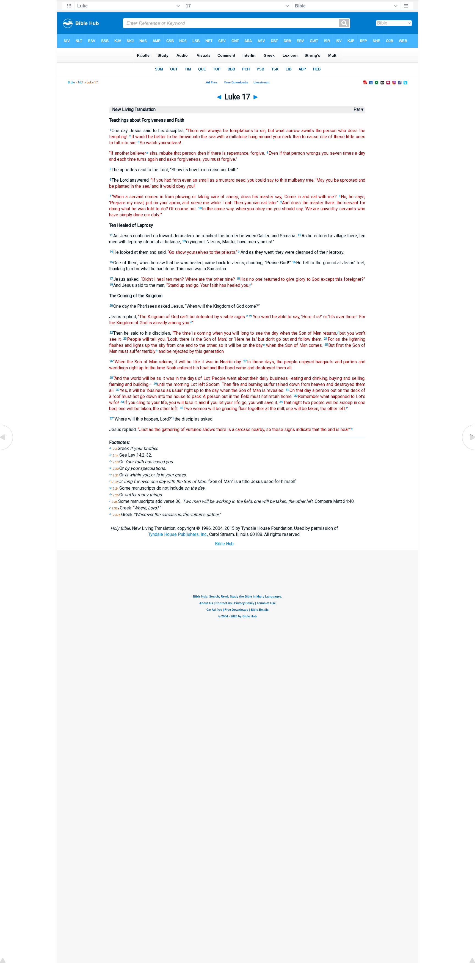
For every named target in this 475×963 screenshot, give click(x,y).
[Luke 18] (468, 449)
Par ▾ (358, 109)
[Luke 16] (7, 449)
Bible (71, 82)
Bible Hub (224, 543)
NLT (80, 82)
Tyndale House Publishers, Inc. (177, 534)
